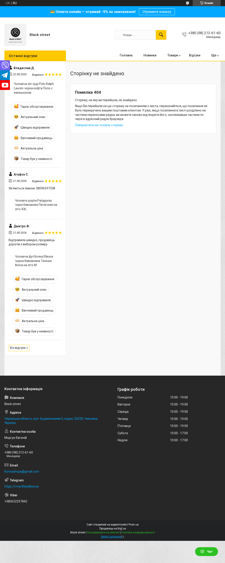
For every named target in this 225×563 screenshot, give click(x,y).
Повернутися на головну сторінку (99, 125)
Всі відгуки (17, 348)
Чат (210, 551)
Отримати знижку (156, 12)
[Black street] (15, 35)
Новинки (149, 55)
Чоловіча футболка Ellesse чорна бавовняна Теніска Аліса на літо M (34, 261)
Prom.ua (134, 524)
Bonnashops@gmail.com (21, 471)
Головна (126, 55)
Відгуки (194, 55)
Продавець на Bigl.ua (112, 528)
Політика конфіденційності (138, 532)
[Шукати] (161, 35)
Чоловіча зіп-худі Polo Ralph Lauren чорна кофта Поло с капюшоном (34, 88)
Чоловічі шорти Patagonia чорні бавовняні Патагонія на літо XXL (36, 205)
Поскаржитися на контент (103, 532)
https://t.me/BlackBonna (21, 486)
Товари (172, 55)
